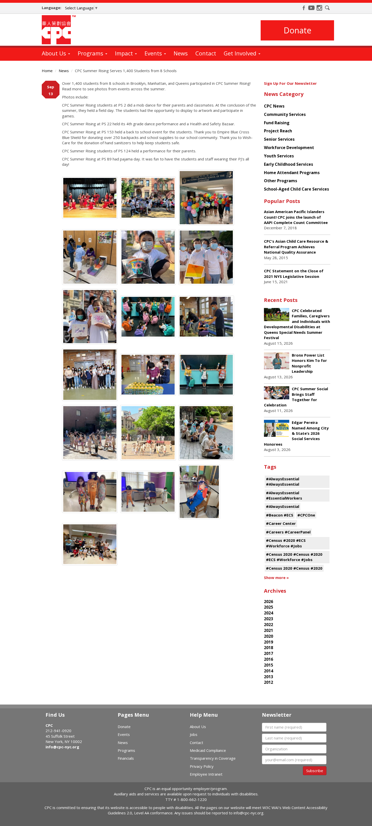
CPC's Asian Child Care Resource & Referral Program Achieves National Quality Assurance (296, 247)
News (181, 53)
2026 (268, 601)
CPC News (274, 106)
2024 (268, 613)
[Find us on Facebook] (303, 8)
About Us (55, 53)
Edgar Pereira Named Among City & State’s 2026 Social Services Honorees (296, 433)
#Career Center (281, 523)
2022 (268, 624)
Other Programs (280, 180)
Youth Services (279, 156)
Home (47, 70)
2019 (268, 642)
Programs (91, 53)
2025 (268, 607)
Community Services (285, 114)
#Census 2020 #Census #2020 (294, 568)
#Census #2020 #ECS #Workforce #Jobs (286, 543)
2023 (268, 619)
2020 (268, 636)
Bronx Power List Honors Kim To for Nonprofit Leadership (309, 363)
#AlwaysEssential (282, 506)
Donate (297, 30)
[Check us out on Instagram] (319, 8)
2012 (268, 682)
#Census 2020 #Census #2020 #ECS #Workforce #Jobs (294, 557)
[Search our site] (327, 8)
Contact (205, 53)
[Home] (60, 29)
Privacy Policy (202, 766)
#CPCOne (306, 515)
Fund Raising (277, 123)
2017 (268, 653)
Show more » (276, 577)
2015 (268, 665)
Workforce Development (289, 147)
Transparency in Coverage (213, 758)
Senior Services (279, 139)
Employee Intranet (206, 774)
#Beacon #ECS (279, 515)
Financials (126, 758)
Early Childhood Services (288, 164)
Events (153, 53)
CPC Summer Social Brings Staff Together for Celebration (296, 396)
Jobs (193, 734)
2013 (268, 676)
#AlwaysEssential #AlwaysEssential (282, 481)
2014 (268, 671)
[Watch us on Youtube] (311, 8)
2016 (268, 659)
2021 (268, 630)
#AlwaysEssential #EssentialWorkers (284, 495)
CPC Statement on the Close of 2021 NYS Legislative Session (293, 273)
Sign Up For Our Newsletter (290, 83)
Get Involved (241, 53)
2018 (268, 647)
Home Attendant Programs (292, 172)
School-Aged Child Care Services (296, 189)
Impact (124, 53)
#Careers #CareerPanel (288, 531)
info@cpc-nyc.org (62, 746)
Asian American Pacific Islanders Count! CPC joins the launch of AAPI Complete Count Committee (296, 217)
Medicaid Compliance (208, 750)
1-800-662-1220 (192, 799)
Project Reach (278, 131)
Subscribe (314, 770)
